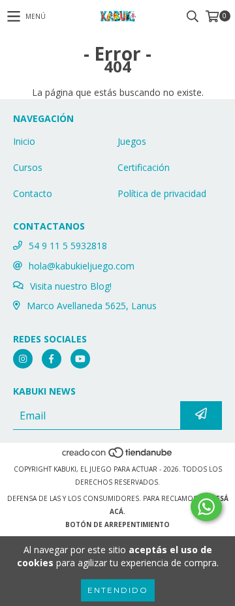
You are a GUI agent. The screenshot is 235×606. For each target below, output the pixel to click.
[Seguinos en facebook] (51, 359)
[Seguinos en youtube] (80, 359)
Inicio (24, 141)
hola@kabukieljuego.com (81, 266)
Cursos (27, 167)
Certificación (144, 167)
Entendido (117, 590)
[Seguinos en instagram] (23, 359)
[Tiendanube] (118, 456)
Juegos (132, 141)
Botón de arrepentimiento (117, 524)
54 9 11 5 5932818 (68, 245)
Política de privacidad (162, 193)
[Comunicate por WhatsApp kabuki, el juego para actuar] (206, 506)
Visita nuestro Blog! (71, 286)
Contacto (32, 193)
